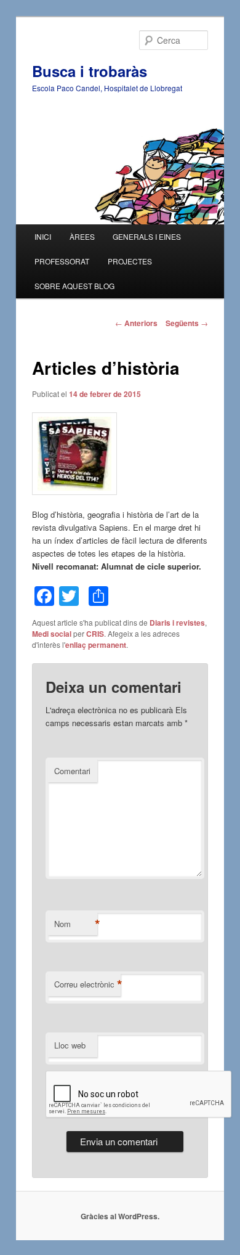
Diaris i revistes (177, 622)
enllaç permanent (95, 644)
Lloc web (70, 1045)
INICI (42, 236)
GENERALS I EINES (147, 236)
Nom (75, 924)
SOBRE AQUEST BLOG (74, 285)
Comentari (72, 771)
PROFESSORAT (61, 261)
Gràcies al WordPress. (120, 1216)
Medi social (51, 633)
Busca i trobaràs (89, 70)
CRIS (95, 633)
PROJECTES (130, 261)
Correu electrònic (87, 984)
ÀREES (82, 236)
